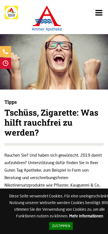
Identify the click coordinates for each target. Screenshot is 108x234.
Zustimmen (61, 226)
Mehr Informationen (86, 216)
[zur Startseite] (11, 17)
